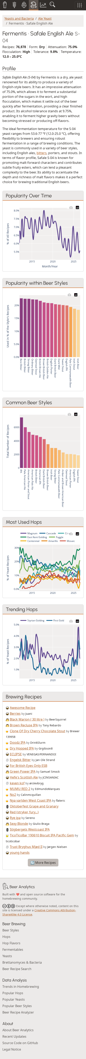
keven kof (17, 783)
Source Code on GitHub (20, 1043)
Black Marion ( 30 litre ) (27, 719)
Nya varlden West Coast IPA (30, 800)
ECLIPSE (16, 754)
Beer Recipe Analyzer (18, 1012)
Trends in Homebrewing (20, 986)
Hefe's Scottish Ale (24, 777)
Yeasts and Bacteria (19, 18)
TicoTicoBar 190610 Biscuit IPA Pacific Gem (42, 835)
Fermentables (12, 949)
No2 (13, 794)
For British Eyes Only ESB (28, 765)
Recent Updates (14, 1036)
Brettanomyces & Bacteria (22, 962)
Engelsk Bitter (20, 760)
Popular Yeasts (13, 999)
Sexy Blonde (19, 823)
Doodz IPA (17, 742)
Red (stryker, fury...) (24, 812)
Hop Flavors (11, 943)
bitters (42, 153)
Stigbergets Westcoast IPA (30, 829)
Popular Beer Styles (17, 1006)
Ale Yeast (45, 18)
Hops (6, 936)
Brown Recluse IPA (24, 725)
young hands (20, 852)
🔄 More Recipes (43, 862)
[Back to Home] (5, 887)
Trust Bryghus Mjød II (26, 847)
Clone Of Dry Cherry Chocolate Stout (37, 731)
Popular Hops (12, 993)
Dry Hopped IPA (22, 748)
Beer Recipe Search (16, 969)
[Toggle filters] (79, 5)
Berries (15, 713)
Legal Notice (11, 1049)
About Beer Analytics (18, 1030)
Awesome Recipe (22, 707)
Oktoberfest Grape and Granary (34, 806)
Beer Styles (10, 930)
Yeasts (7, 956)
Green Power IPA (22, 771)
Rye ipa (15, 818)
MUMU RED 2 (20, 789)
